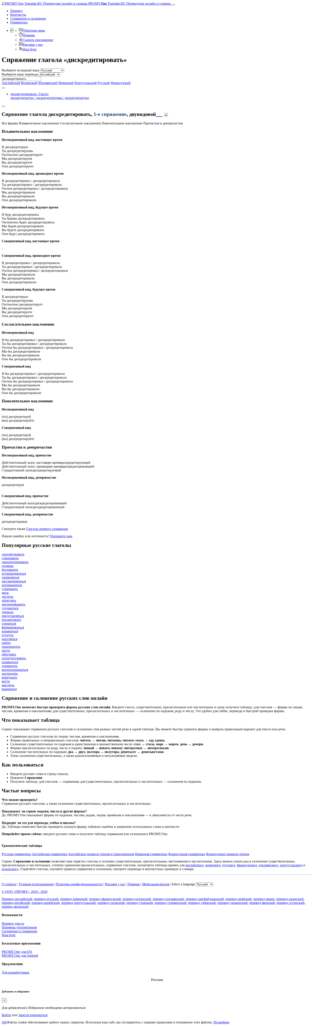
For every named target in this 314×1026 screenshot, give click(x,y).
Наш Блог (30, 49)
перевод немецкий (73, 899)
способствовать (13, 554)
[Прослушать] (159, 114)
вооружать (9, 677)
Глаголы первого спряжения (47, 529)
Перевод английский (17, 899)
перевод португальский (78, 903)
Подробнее (221, 1022)
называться (10, 662)
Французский (121, 83)
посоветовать (11, 620)
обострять (9, 654)
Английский (11, 83)
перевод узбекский (202, 903)
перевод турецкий (139, 903)
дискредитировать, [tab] (49, 96)
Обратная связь (34, 30)
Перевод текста (13, 923)
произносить (11, 646)
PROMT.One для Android (20, 955)
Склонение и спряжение (19, 931)
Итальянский (47, 83)
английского (194, 865)
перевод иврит (263, 899)
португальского (291, 865)
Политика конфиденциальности (79, 884)
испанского (10, 869)
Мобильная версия (155, 884)
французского (247, 865)
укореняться (10, 577)
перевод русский (46, 899)
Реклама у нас (33, 44)
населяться (9, 639)
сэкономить (10, 558)
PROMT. (129, 3)
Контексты (18, 14)
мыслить (8, 685)
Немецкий (65, 83)
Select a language (183, 884)
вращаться (9, 689)
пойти (6, 643)
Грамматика (19, 22)
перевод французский (105, 899)
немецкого (213, 865)
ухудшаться (10, 608)
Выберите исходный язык (20, 70)
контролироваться (15, 670)
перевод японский (15, 906)
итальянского (268, 865)
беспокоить (10, 569)
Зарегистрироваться (32, 1015)
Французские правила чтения (227, 854)
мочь (5, 593)
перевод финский (262, 903)
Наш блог (9, 935)
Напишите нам (61, 536)
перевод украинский (232, 903)
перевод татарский (111, 903)
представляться (13, 616)
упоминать (10, 666)
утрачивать (10, 589)
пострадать (10, 673)
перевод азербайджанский (205, 899)
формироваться (13, 627)
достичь (7, 596)
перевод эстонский (290, 903)
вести (6, 681)
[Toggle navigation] (173, 4)
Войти (6, 1015)
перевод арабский (239, 899)
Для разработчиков (15, 972)
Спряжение (28, 18)
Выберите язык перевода (20, 74)
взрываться (10, 631)
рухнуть (7, 635)
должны (7, 566)
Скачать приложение (38, 40)
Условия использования (36, 884)
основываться (12, 585)
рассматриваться (14, 581)
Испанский (29, 83)
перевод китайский (16, 903)
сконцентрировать (15, 562)
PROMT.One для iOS (17, 952)
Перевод (16, 11)
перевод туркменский (170, 903)
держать (7, 612)
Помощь (29, 35)
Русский (104, 83)
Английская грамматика (49, 854)
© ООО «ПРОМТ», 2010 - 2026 (24, 891)
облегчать (9, 600)
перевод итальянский (168, 899)
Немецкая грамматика (151, 854)
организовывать (13, 604)
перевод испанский (137, 899)
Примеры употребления (19, 927)
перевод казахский (290, 899)
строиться (9, 623)
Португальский (85, 83)
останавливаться (14, 573)
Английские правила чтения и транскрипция (101, 854)
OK (4, 1022)
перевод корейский (46, 903)
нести (6, 650)
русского (228, 865)
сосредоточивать (14, 658)
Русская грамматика (16, 854)
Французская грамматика (186, 854)
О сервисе (9, 884)
